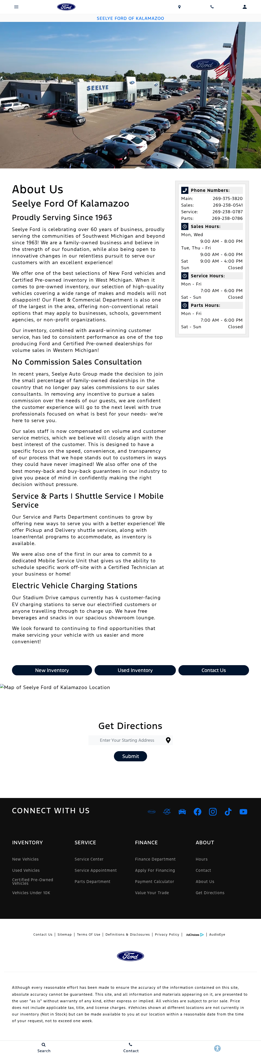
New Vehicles (25, 859)
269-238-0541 (228, 205)
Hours (202, 859)
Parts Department (93, 881)
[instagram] (212, 811)
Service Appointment (96, 870)
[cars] (151, 811)
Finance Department (155, 859)
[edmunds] (182, 811)
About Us (205, 881)
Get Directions (210, 892)
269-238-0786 (227, 218)
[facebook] (197, 811)
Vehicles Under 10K (31, 892)
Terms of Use (88, 935)
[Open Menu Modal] (16, 7)
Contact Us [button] (214, 670)
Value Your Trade (152, 892)
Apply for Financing (155, 870)
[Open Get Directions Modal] (179, 7)
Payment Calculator (154, 881)
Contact (203, 870)
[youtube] (243, 811)
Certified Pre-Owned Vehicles (32, 881)
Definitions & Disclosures (128, 935)
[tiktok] (228, 811)
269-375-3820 (228, 198)
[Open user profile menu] (244, 7)
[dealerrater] (167, 811)
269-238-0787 (228, 212)
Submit (130, 756)
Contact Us (43, 935)
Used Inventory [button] (135, 670)
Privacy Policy (167, 935)
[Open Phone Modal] (212, 7)
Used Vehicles (26, 870)
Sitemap (65, 935)
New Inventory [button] (52, 670)
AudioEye (217, 935)
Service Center (89, 859)
